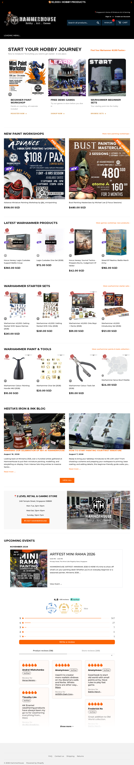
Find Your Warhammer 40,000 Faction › (108, 50)
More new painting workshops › (116, 134)
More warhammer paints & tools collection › (111, 349)
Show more (65, 726)
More (86, 608)
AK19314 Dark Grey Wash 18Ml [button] (64, 694)
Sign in (108, 16)
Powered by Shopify (35, 763)
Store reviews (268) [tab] (91, 650)
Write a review (67, 642)
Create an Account (122, 16)
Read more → (10, 472)
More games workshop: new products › (113, 223)
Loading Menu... (12, 35)
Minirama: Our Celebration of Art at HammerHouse (34, 450)
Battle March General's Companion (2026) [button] (97, 692)
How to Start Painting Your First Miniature (95, 450)
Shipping (70, 756)
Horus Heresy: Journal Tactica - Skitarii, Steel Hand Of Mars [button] (31, 680)
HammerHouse (17, 763)
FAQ (50, 756)
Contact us (59, 756)
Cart (124, 22)
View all (67, 480)
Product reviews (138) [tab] (43, 650)
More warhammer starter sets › (116, 286)
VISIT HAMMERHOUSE (36, 521)
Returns (80, 756)
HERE (85, 2)
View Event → (56, 584)
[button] (67, 618)
